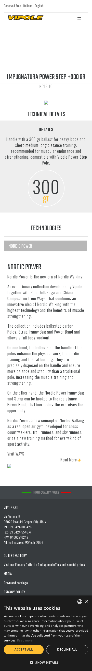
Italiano (27, 5)
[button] (46, 662)
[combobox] (79, 601)
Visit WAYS (15, 454)
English (39, 5)
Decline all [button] (67, 649)
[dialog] (46, 633)
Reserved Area (12, 5)
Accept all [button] (23, 649)
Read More (69, 460)
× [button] (86, 601)
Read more (25, 640)
